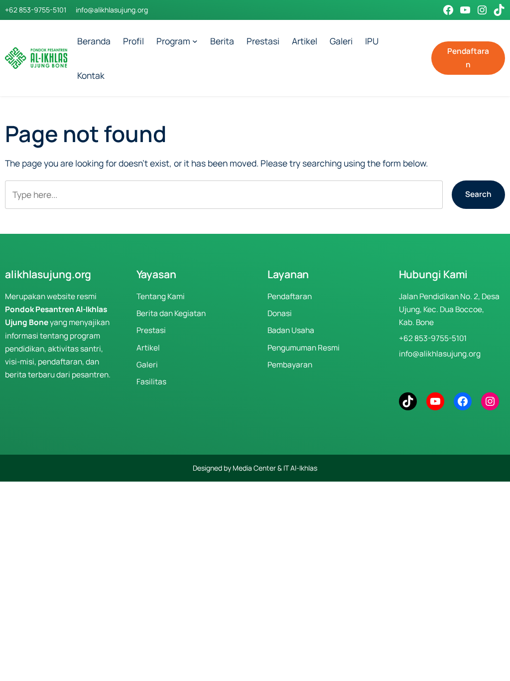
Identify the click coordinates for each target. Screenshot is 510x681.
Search (478, 194)
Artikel (148, 347)
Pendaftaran (468, 57)
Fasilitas (151, 381)
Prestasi (151, 330)
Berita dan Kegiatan (171, 313)
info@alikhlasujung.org (112, 9)
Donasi (279, 313)
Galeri (147, 364)
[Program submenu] (195, 41)
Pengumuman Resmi (303, 347)
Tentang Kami (160, 296)
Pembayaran (289, 364)
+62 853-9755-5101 (35, 9)
